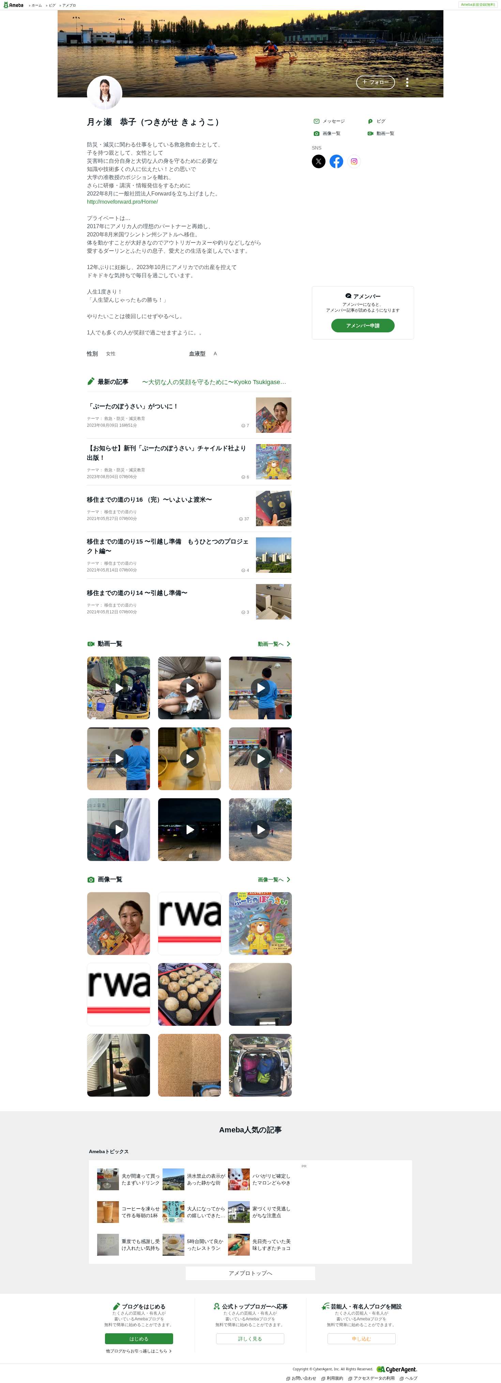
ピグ (381, 121)
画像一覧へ (271, 879)
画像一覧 (331, 133)
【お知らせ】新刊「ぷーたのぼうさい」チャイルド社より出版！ (166, 453)
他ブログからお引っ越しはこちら (136, 1351)
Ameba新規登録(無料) (478, 4)
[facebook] (336, 161)
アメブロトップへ (250, 1273)
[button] (375, 82)
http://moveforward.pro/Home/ (122, 202)
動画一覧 (385, 133)
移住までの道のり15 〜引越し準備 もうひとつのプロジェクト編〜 (168, 546)
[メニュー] (407, 83)
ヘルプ (411, 1378)
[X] (318, 161)
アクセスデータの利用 (374, 1378)
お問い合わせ (304, 1378)
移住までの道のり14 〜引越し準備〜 (137, 593)
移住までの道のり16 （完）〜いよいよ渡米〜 (149, 499)
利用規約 (335, 1378)
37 (246, 519)
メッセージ (334, 121)
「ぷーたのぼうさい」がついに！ (133, 406)
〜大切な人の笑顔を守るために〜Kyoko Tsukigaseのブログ (223, 382)
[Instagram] (354, 161)
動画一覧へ (271, 644)
